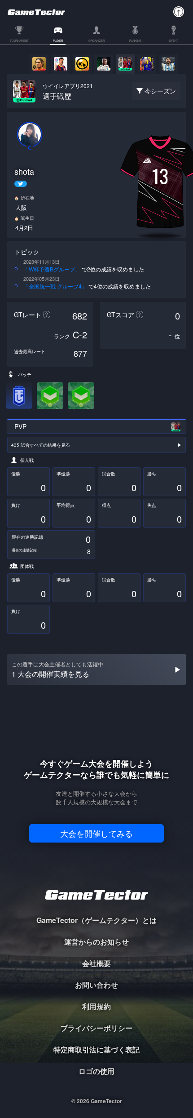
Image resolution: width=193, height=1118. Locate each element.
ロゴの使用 (96, 1071)
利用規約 (96, 1006)
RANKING (135, 41)
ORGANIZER (96, 41)
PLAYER (58, 41)
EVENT (173, 41)
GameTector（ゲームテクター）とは (96, 920)
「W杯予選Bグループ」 (51, 269)
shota (24, 171)
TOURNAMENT (19, 41)
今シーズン (160, 91)
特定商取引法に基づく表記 (96, 1049)
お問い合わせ (96, 985)
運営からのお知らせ (96, 941)
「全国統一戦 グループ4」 (55, 286)
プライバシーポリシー (96, 1028)
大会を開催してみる (96, 833)
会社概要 (96, 963)
